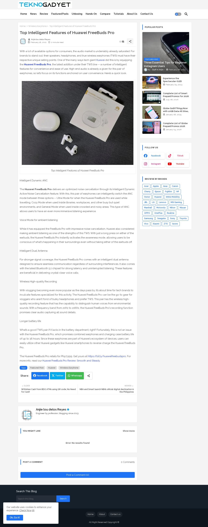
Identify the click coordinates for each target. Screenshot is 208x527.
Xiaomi (156, 224)
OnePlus (158, 213)
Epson (158, 191)
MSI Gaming (176, 202)
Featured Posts (59, 14)
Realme (170, 213)
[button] (178, 14)
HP (177, 191)
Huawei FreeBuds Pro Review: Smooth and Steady (71, 360)
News (33, 14)
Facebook (42, 375)
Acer (146, 186)
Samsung (148, 218)
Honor (147, 197)
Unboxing (77, 14)
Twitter (59, 375)
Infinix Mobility (173, 197)
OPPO (147, 213)
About (102, 514)
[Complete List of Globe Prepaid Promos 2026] (151, 127)
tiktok (180, 156)
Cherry (147, 191)
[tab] (24, 13)
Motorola (160, 208)
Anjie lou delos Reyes (51, 409)
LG (153, 202)
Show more (129, 431)
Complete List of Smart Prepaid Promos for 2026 (176, 94)
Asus (165, 186)
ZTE (166, 224)
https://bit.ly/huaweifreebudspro (107, 356)
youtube (180, 164)
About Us (132, 14)
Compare (105, 14)
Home (23, 14)
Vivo (146, 224)
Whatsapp (76, 375)
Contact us (115, 514)
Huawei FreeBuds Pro (37, 64)
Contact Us (146, 14)
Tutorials (119, 14)
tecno (175, 224)
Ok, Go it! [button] (15, 517)
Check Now (25, 510)
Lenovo (162, 202)
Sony (172, 218)
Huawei (100, 60)
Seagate (161, 218)
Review (44, 14)
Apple (156, 186)
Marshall (148, 208)
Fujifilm (168, 191)
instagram (156, 164)
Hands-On (91, 14)
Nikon (172, 208)
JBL (146, 202)
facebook (156, 156)
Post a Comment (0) (77, 474)
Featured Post (37, 368)
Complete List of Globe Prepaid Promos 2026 (175, 124)
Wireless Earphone (37, 26)
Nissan (183, 208)
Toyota (183, 218)
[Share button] (88, 375)
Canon (175, 186)
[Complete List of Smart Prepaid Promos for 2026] (151, 97)
